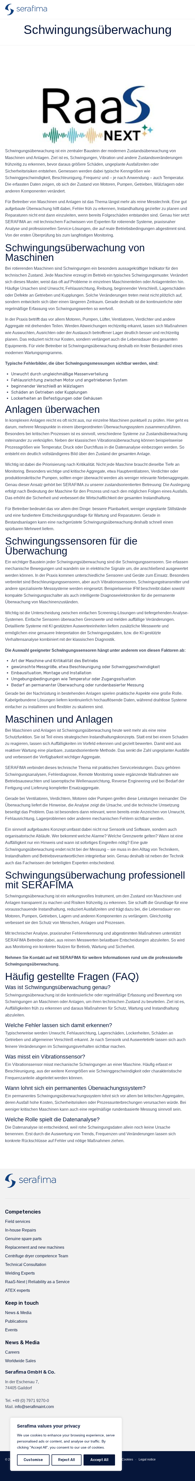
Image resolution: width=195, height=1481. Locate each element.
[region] (66, 1444)
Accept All (99, 1460)
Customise (33, 1460)
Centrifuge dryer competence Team (36, 1256)
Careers (12, 1352)
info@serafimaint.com (34, 1407)
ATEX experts (17, 1290)
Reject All (66, 1460)
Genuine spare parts (23, 1239)
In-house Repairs (20, 1230)
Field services (17, 1221)
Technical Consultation (25, 1264)
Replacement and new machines (34, 1247)
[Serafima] (26, 9)
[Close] (116, 1422)
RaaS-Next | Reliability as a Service (37, 1282)
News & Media (18, 1313)
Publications (16, 1321)
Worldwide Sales (20, 1361)
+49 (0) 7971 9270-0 (30, 1400)
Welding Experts (20, 1273)
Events (11, 1330)
